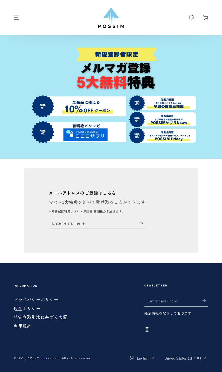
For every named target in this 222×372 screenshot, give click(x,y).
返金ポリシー (27, 308)
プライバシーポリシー (36, 299)
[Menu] (16, 18)
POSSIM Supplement (43, 357)
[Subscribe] (142, 223)
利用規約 (22, 326)
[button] (191, 18)
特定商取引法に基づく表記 (40, 317)
